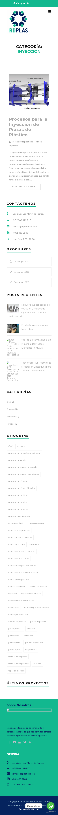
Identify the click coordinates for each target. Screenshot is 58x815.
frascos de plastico (38, 586)
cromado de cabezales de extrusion (24, 453)
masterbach (13, 607)
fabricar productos (16, 586)
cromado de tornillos (17, 502)
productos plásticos (34, 642)
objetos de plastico (17, 621)
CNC (10, 446)
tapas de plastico (16, 670)
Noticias (11, 423)
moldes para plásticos (18, 614)
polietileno (28, 635)
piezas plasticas (15, 628)
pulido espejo (14, 649)
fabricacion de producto (19, 530)
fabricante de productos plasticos (23, 572)
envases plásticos (37, 523)
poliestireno (13, 635)
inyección (12, 593)
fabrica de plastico (16, 544)
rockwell (37, 663)
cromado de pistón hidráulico (21, 488)
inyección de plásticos (31, 593)
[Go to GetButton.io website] (51, 812)
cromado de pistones (18, 481)
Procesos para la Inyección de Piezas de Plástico (28, 126)
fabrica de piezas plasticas (20, 537)
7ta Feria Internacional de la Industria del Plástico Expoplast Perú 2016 (36, 344)
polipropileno (14, 642)
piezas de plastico (38, 621)
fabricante (34, 544)
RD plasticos (31, 649)
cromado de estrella (17, 460)
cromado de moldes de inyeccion (23, 467)
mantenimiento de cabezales (21, 600)
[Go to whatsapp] (50, 806)
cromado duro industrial (19, 516)
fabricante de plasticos (18, 558)
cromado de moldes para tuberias (23, 474)
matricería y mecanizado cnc (36, 607)
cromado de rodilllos (17, 495)
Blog (9, 401)
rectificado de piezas (17, 656)
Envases (11, 409)
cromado (21, 446)
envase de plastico (16, 523)
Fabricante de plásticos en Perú (22, 565)
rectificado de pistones (18, 663)
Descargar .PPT (21, 282)
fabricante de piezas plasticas (21, 551)
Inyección (14, 145)
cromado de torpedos (18, 509)
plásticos (31, 628)
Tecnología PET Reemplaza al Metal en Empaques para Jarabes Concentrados (36, 366)
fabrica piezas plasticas (18, 579)
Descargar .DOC (21, 272)
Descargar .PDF (21, 261)
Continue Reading (25, 186)
